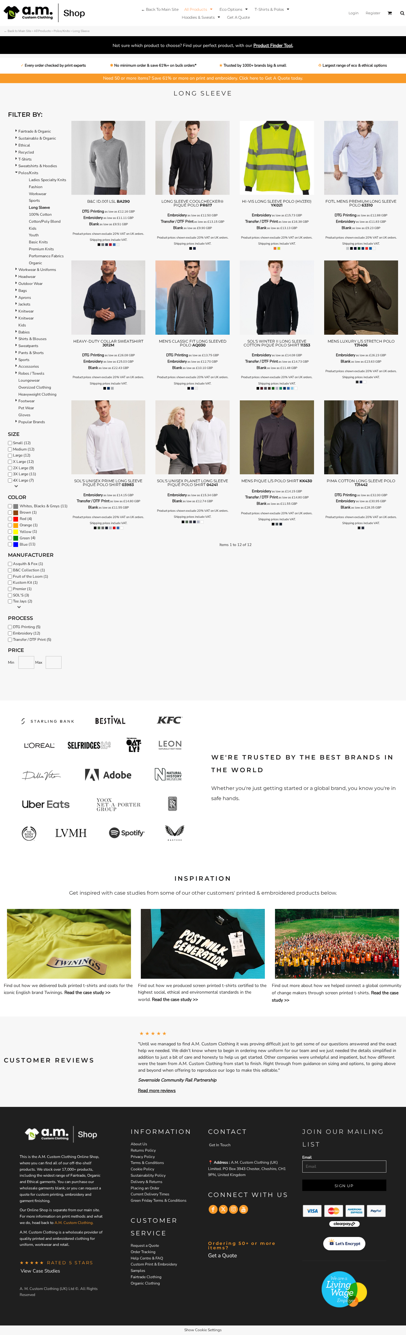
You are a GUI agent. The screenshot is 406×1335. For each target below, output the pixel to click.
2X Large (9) (23, 467)
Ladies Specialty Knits (47, 179)
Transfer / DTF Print (177, 221)
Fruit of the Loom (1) (30, 576)
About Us (139, 1144)
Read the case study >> (87, 993)
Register (373, 13)
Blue (24, 544)
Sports (34, 200)
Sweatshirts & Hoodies (37, 165)
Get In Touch (220, 1145)
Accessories (28, 366)
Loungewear (29, 380)
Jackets (24, 304)
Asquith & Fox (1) (28, 563)
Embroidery (93, 217)
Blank (94, 224)
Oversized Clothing (34, 387)
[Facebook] (213, 1209)
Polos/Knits (62, 31)
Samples (138, 1270)
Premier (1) (22, 588)
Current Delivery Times (150, 1194)
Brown (25, 512)
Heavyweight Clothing (37, 394)
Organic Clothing (145, 1283)
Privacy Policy (143, 1156)
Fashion (36, 186)
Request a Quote (145, 1245)
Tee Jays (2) (22, 601)
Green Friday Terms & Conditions (159, 1200)
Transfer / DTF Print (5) (32, 639)
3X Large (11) (24, 474)
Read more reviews (157, 1091)
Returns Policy (143, 1150)
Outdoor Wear (30, 283)
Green (25, 538)
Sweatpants (28, 345)
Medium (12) (24, 449)
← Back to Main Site (17, 31)
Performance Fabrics (46, 256)
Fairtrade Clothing (146, 1276)
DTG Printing (93, 211)
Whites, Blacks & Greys (40, 506)
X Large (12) (23, 461)
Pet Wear (26, 408)
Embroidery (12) (26, 633)
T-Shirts (25, 159)
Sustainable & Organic (37, 138)
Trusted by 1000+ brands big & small (254, 65)
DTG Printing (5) (27, 626)
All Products (42, 31)
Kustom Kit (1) (25, 582)
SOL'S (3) (21, 595)
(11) (44, 506)
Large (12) (21, 455)
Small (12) (22, 442)
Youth (34, 235)
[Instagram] (233, 1209)
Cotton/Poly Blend (45, 221)
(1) (28, 512)
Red (23, 518)
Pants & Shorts (31, 352)
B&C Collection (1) (29, 570)
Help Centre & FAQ (147, 1258)
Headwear (27, 276)
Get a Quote (222, 1255)
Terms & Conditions (147, 1162)
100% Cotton (40, 214)
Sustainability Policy (148, 1175)
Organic (35, 263)
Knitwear (26, 311)
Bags (22, 290)
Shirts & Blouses (32, 338)
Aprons (24, 297)
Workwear (37, 193)
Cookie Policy (142, 1169)
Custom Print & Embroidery (154, 1264)
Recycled (26, 152)
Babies (24, 332)
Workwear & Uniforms (37, 269)
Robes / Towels (31, 373)
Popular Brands (31, 421)
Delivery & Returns (146, 1181)
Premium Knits (41, 249)
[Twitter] (223, 1209)
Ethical (24, 145)
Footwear (26, 401)
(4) (26, 519)
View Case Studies (40, 1271)
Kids (32, 228)
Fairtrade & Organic (34, 131)
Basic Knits (38, 242)
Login (353, 13)
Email (307, 1157)
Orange (26, 525)
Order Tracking (143, 1251)
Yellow (25, 531)
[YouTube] (243, 1209)
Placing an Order (145, 1188)
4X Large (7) (23, 480)
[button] (199, 9)
